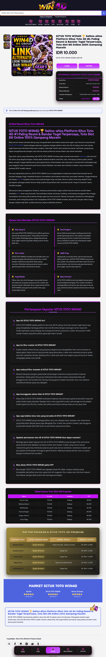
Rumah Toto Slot (53, 656)
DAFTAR (89, 66)
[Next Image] (51, 56)
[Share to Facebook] (15, 644)
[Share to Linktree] (20, 644)
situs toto (83, 156)
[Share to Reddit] (32, 644)
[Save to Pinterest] (26, 644)
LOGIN (66, 66)
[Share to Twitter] (9, 644)
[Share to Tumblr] (38, 644)
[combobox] (51, 13)
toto (18, 193)
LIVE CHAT (83, 651)
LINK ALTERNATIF (68, 651)
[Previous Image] (13, 56)
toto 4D (20, 179)
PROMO (23, 651)
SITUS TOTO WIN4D (16, 145)
